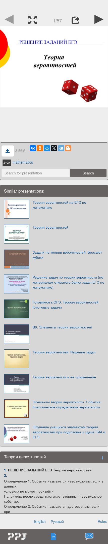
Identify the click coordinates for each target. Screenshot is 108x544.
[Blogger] (68, 148)
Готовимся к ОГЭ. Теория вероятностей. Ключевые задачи (66, 304)
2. (5, 475)
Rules (102, 521)
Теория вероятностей (50, 227)
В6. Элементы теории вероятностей (62, 326)
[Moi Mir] (47, 148)
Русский (57, 521)
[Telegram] (61, 148)
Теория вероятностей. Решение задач (64, 351)
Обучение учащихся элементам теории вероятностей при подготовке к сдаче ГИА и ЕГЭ (69, 431)
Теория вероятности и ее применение (64, 376)
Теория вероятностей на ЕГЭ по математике (59, 205)
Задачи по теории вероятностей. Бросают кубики (67, 255)
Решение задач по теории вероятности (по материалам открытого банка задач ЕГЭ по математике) (68, 282)
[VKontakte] (33, 148)
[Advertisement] (54, 6)
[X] (54, 148)
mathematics (23, 162)
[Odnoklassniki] (40, 148)
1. (5, 469)
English (40, 521)
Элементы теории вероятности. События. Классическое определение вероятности (67, 404)
